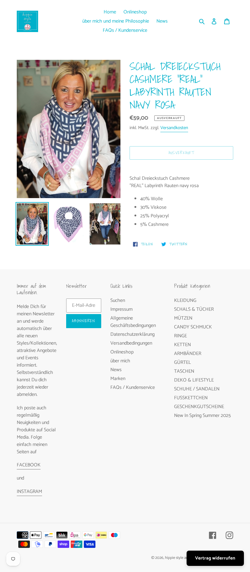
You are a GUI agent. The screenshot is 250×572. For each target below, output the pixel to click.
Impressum (121, 309)
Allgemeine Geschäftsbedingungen (133, 322)
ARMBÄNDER (187, 353)
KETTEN (182, 345)
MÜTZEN (183, 318)
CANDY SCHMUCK (193, 327)
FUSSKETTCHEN (191, 398)
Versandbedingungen (131, 343)
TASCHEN (184, 371)
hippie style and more (182, 558)
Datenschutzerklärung (132, 334)
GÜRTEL (182, 362)
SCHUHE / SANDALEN (197, 389)
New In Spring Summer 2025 (202, 415)
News (116, 370)
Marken (117, 379)
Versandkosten (174, 128)
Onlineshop (122, 352)
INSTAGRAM (29, 491)
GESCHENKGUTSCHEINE (199, 407)
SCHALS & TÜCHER (194, 309)
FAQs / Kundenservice (132, 387)
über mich (120, 361)
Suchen (117, 300)
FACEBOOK (29, 465)
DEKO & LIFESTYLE (194, 380)
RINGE (180, 336)
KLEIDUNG (185, 300)
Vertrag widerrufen (215, 558)
